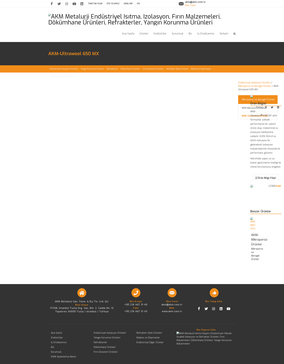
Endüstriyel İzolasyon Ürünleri (254, 82)
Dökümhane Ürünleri (105, 347)
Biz (52, 347)
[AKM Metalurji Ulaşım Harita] (206, 338)
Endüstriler (57, 337)
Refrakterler (100, 342)
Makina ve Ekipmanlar (148, 337)
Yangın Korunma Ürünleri (107, 337)
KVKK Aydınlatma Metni (63, 356)
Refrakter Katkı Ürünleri (149, 332)
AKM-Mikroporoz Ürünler (259, 239)
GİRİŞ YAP (128, 3)
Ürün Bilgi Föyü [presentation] (267, 178)
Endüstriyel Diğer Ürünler (150, 342)
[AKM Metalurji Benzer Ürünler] (253, 223)
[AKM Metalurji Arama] (234, 33)
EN (138, 3)
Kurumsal (56, 351)
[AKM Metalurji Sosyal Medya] (266, 107)
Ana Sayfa (56, 332)
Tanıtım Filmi (95, 3)
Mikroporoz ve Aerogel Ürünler (254, 86)
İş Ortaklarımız (59, 342)
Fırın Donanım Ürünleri (106, 351)
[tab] (266, 177)
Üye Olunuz (112, 3)
